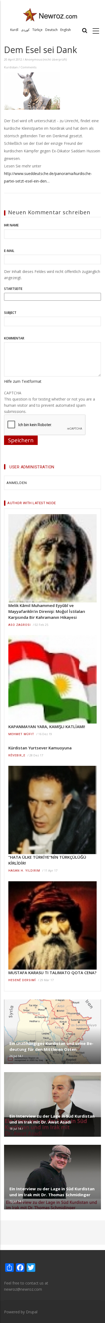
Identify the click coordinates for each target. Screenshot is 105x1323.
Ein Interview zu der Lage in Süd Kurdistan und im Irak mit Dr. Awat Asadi (51, 1119)
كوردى (25, 29)
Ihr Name (11, 225)
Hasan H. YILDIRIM (24, 870)
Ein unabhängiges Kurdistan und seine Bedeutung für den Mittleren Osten (51, 1046)
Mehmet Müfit (21, 734)
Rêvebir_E (16, 755)
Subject (10, 312)
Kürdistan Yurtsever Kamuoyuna (40, 747)
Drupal (31, 1311)
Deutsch (51, 29)
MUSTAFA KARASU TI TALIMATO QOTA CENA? (52, 972)
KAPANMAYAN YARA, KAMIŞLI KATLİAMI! (46, 726)
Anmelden (16, 483)
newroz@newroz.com (23, 1289)
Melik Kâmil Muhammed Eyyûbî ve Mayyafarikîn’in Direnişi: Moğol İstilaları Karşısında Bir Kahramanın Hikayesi (46, 611)
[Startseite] (50, 14)
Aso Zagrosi (19, 625)
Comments (28, 67)
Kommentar (14, 338)
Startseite (13, 288)
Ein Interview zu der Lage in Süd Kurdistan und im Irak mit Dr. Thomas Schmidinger (51, 1191)
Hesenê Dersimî (22, 980)
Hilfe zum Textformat (22, 381)
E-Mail (9, 250)
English (65, 29)
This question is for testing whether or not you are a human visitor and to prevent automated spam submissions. (49, 402)
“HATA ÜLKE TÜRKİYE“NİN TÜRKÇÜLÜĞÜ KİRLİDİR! (47, 860)
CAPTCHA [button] (12, 392)
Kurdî (14, 29)
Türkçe (37, 29)
